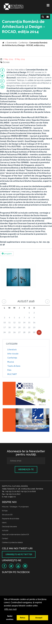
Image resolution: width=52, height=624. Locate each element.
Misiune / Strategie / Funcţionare (15, 507)
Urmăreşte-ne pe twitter (18, 554)
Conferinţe (12, 358)
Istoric (4, 523)
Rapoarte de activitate (10, 519)
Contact (5, 538)
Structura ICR (7, 515)
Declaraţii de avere (9, 527)
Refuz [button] (22, 618)
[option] (18, 276)
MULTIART (12, 374)
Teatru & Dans (13, 366)
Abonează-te (26, 469)
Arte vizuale (12, 354)
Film (9, 370)
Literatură (12, 350)
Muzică (10, 362)
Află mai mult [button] (10, 609)
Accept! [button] (38, 618)
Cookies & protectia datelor (12, 542)
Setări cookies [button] (9, 617)
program (8, 254)
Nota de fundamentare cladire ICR (15, 534)
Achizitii (5, 531)
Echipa (4, 511)
